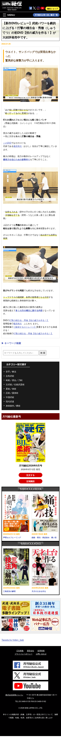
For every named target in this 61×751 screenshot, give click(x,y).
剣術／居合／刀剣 (14, 380)
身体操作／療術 (13, 405)
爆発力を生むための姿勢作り (16, 159)
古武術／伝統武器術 (15, 384)
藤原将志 (17, 146)
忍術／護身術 (12, 392)
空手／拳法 (11, 371)
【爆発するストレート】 (24, 326)
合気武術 (10, 375)
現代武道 (10, 401)
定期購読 (30, 481)
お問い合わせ (41, 654)
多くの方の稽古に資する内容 (29, 310)
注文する (30, 475)
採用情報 (41, 650)
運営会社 (30, 650)
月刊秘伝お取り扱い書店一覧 (46, 15)
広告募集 (20, 650)
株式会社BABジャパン (14, 694)
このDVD (7, 142)
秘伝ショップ (52, 8)
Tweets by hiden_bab (12, 640)
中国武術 (10, 397)
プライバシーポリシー (23, 654)
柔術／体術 (11, 388)
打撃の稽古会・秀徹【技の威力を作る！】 (29, 320)
